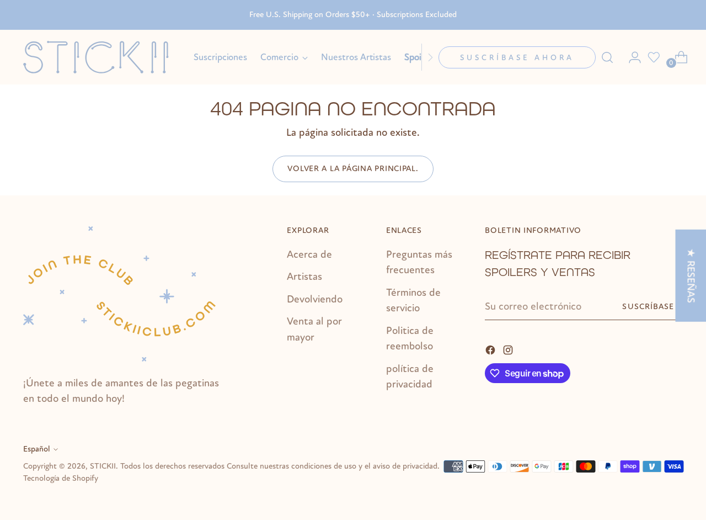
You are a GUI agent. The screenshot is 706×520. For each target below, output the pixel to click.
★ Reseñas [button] (690, 275)
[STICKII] (100, 57)
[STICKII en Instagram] (509, 349)
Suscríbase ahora (517, 57)
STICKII (103, 466)
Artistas (304, 276)
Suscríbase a (652, 306)
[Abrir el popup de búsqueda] (607, 57)
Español (36, 449)
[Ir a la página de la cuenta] (630, 57)
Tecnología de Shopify (60, 478)
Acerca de (309, 254)
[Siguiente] (430, 57)
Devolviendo (315, 299)
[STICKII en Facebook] (491, 349)
